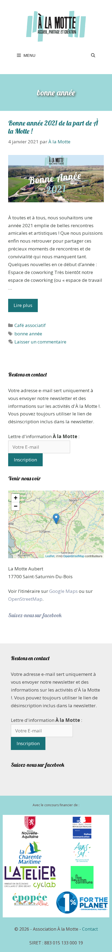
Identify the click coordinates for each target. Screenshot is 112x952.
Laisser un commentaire (40, 342)
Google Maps (63, 591)
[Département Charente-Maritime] (30, 862)
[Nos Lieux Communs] (82, 887)
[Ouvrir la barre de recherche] (93, 55)
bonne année (28, 333)
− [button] (15, 506)
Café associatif (30, 325)
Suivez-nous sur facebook (34, 615)
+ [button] (15, 497)
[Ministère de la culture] (82, 837)
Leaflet (49, 556)
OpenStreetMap (73, 556)
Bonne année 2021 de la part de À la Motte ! (53, 127)
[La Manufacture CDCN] (30, 908)
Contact (90, 929)
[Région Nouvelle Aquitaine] (30, 837)
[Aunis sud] (82, 862)
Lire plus (23, 305)
